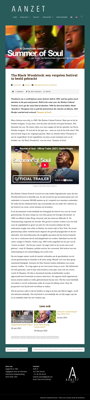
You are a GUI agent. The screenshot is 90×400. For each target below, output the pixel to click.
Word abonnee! (61, 17)
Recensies (45, 85)
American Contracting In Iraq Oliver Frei (67, 312)
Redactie (27, 85)
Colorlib (68, 398)
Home (15, 17)
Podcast (36, 17)
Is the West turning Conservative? (41, 326)
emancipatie (31, 337)
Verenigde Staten (52, 337)
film (38, 337)
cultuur (23, 337)
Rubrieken (53, 85)
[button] (82, 17)
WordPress (81, 398)
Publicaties (24, 17)
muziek (43, 337)
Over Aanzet (46, 17)
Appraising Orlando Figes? (22, 325)
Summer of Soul (43, 112)
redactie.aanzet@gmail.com (43, 377)
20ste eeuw (15, 337)
